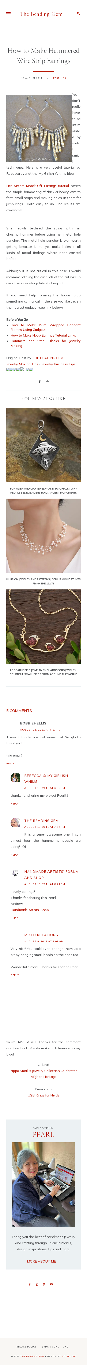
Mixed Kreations (41, 935)
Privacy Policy (26, 1346)
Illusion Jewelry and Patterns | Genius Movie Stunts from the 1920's (43, 581)
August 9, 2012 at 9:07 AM (44, 941)
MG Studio (69, 1356)
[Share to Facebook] (40, 381)
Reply (10, 763)
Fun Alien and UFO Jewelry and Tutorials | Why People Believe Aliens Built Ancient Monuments (43, 490)
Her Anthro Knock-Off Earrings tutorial (38, 186)
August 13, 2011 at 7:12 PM (44, 826)
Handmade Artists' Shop (30, 910)
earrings (59, 78)
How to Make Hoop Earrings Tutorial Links (44, 335)
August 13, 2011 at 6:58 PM (44, 788)
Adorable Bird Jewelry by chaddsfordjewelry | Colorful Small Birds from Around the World (43, 672)
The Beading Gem (41, 14)
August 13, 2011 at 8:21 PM (44, 884)
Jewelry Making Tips (22, 364)
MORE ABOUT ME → (43, 1261)
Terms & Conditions (54, 1346)
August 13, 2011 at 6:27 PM (40, 729)
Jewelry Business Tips (58, 364)
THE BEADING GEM (47, 358)
